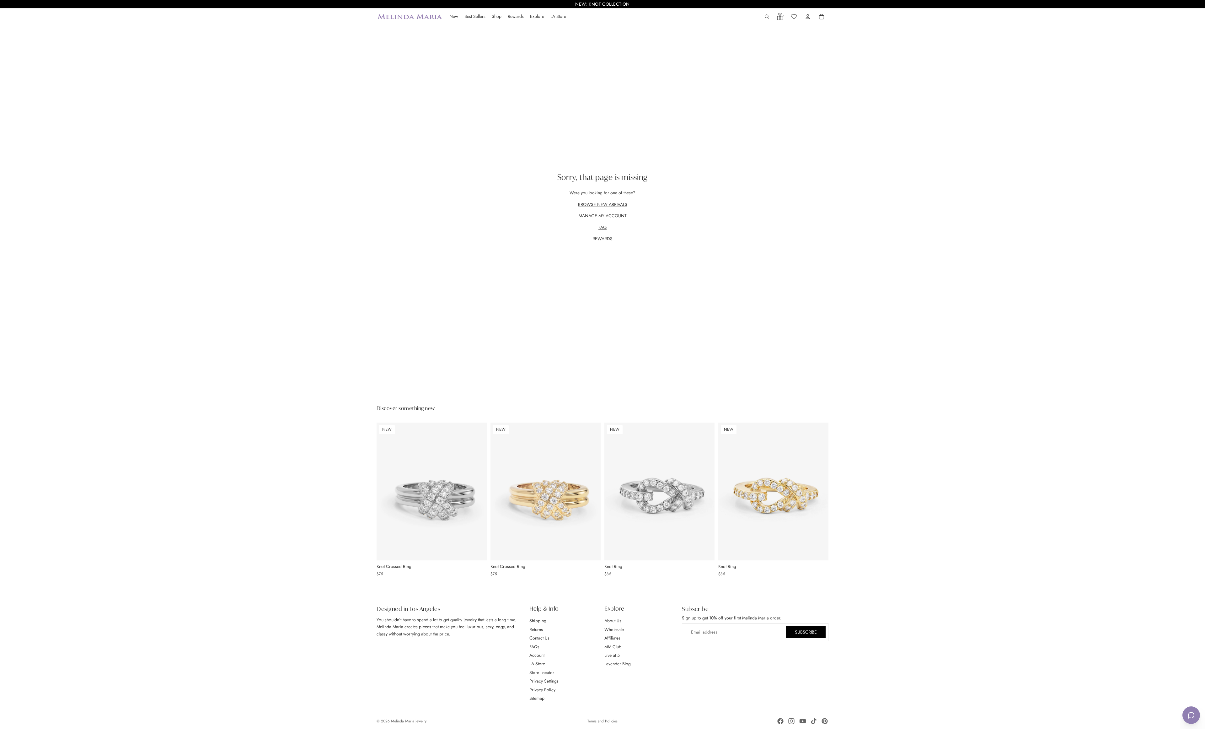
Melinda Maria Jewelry (408, 721)
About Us (612, 621)
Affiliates (612, 638)
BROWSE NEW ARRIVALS (602, 204)
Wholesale (614, 629)
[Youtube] (802, 721)
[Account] (808, 17)
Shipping (537, 621)
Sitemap (536, 698)
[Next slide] (477, 491)
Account (536, 655)
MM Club (612, 647)
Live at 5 (612, 655)
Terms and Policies (602, 721)
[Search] (767, 17)
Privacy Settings (544, 681)
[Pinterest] (824, 721)
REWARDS (602, 238)
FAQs (534, 647)
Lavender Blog (617, 664)
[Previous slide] (386, 491)
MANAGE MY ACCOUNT (603, 216)
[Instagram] (791, 721)
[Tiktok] (813, 721)
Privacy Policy (542, 690)
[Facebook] (780, 721)
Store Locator (541, 672)
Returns (536, 629)
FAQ (602, 227)
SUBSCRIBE (806, 632)
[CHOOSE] (477, 550)
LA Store (537, 664)
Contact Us (539, 638)
